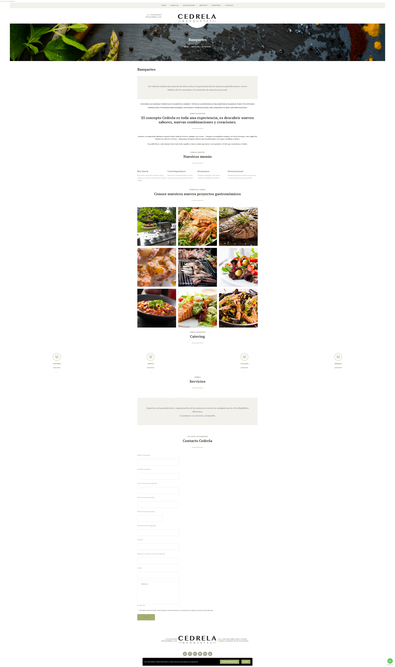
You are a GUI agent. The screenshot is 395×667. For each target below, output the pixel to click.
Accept (246, 662)
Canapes (151, 364)
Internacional (205, 171)
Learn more (56, 367)
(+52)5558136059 (155, 15)
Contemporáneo (146, 171)
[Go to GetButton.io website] (390, 665)
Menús (57, 364)
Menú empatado (237, 171)
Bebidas (244, 364)
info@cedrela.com (153, 17)
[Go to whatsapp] (390, 661)
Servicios (195, 47)
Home (186, 47)
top (197, 624)
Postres (338, 364)
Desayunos (173, 171)
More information (230, 662)
